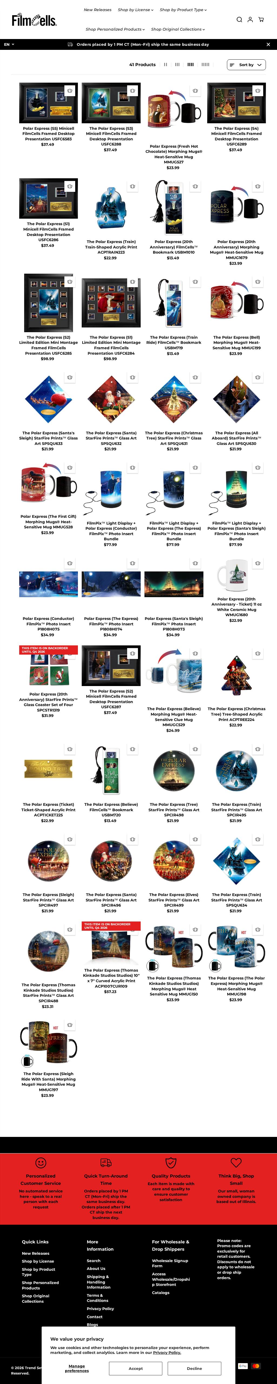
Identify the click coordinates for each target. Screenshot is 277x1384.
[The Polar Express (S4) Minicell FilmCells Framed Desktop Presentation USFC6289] (236, 103)
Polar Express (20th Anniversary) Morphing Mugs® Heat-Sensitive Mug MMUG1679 (236, 249)
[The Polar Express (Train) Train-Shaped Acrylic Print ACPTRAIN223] (111, 207)
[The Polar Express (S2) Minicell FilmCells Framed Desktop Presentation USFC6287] (111, 665)
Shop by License (134, 9)
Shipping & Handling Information (99, 1282)
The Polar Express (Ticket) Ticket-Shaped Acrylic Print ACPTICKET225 (48, 809)
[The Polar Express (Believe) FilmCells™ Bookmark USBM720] (111, 770)
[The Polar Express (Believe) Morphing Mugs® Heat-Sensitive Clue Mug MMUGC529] (173, 674)
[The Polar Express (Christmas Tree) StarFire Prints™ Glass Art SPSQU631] (173, 398)
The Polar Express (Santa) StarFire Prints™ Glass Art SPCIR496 (111, 900)
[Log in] (250, 19)
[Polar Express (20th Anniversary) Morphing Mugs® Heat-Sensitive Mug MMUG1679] (236, 207)
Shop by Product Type (182, 9)
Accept (136, 1368)
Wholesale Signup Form (170, 1263)
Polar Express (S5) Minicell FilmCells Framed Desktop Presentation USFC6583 (48, 133)
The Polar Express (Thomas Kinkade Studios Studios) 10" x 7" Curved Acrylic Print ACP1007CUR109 (111, 978)
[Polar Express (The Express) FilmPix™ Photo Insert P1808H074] (111, 584)
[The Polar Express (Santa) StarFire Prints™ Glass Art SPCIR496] (111, 860)
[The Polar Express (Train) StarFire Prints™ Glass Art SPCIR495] (236, 770)
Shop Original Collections (177, 29)
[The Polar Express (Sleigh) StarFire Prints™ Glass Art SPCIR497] (48, 860)
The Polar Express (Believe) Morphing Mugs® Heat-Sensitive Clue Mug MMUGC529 (174, 716)
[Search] (239, 19)
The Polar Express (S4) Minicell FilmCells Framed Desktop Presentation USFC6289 (236, 136)
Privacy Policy (100, 1308)
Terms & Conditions (97, 1298)
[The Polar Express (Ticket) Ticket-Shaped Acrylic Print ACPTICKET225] (48, 770)
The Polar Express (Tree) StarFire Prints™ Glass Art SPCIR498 (174, 809)
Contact (95, 1316)
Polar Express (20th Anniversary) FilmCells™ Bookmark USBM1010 (174, 247)
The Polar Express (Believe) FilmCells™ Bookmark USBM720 (111, 809)
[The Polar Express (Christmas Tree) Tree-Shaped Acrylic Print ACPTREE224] (236, 674)
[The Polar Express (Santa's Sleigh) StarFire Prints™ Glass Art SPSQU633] (48, 398)
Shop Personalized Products (114, 29)
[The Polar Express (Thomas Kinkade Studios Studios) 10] (111, 943)
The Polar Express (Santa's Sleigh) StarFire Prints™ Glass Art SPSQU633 (48, 438)
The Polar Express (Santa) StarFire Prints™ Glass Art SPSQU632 (111, 438)
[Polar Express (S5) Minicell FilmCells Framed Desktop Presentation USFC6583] (48, 103)
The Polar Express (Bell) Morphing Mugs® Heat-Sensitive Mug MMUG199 (237, 342)
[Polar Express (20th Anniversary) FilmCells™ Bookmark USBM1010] (173, 207)
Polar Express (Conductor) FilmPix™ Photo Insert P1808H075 (48, 624)
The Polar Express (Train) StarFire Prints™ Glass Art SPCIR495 (236, 809)
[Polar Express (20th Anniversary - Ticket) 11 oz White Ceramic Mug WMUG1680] (236, 574)
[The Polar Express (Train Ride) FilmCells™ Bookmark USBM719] (173, 303)
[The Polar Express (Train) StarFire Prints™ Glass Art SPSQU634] (236, 860)
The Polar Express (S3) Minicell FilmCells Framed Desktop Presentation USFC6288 (111, 136)
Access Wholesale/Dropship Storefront (171, 1279)
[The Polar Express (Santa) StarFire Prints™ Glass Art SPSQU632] (111, 398)
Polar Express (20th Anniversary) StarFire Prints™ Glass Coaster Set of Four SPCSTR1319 (48, 702)
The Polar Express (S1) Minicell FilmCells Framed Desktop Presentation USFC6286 (48, 231)
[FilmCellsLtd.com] (34, 19)
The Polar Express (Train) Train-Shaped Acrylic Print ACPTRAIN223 (111, 247)
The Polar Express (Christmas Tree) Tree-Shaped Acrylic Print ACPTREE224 (236, 714)
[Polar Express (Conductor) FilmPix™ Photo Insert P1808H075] (48, 584)
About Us (96, 1268)
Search (94, 1260)
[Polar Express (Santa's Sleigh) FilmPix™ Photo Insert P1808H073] (173, 584)
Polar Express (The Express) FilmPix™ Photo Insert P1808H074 (111, 624)
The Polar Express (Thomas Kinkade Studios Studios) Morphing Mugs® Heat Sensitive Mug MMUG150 (174, 986)
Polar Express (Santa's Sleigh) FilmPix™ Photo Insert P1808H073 (174, 624)
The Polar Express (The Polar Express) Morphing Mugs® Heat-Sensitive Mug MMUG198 (236, 986)
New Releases (97, 9)
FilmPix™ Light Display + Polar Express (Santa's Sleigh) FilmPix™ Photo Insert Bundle (236, 531)
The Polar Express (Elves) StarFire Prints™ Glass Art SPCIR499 (174, 900)
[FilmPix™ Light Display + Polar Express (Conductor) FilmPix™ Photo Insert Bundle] (111, 489)
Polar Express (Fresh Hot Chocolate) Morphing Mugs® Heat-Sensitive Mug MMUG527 (174, 154)
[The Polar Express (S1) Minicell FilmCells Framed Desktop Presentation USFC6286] (48, 198)
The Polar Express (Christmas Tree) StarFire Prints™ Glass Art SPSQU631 (174, 438)
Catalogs (160, 1292)
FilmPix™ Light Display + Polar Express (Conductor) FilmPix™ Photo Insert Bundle (111, 531)
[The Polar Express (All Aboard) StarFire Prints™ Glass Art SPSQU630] (236, 398)
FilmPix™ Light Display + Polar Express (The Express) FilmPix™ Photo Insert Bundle (174, 531)
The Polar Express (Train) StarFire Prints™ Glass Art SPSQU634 (236, 900)
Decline (194, 1368)
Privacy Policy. (167, 1352)
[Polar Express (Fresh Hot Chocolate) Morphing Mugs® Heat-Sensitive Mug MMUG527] (173, 112)
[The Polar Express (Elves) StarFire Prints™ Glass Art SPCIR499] (173, 860)
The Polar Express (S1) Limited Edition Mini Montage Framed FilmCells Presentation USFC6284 (111, 345)
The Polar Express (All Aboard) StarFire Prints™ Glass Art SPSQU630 (236, 438)
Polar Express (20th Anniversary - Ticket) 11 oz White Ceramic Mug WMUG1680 (237, 607)
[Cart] (261, 19)
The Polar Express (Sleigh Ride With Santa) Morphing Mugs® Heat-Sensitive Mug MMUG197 (48, 1081)
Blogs (92, 1324)
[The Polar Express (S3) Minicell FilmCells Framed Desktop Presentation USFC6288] (111, 103)
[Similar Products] (70, 91)
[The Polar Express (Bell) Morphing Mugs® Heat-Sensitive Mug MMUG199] (236, 303)
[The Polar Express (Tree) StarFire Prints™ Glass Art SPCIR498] (173, 770)
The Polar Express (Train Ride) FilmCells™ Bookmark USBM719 (173, 342)
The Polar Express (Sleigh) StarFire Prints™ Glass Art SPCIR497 (48, 900)
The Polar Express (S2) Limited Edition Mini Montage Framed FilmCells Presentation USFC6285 (48, 345)
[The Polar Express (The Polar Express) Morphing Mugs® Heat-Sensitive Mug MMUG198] (236, 947)
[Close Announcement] (268, 44)
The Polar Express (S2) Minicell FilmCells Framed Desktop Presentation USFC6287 (111, 699)
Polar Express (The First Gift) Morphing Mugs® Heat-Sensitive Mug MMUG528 (48, 521)
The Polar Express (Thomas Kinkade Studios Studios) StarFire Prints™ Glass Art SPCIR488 (48, 992)
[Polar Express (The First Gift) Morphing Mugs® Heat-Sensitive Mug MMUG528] (48, 485)
